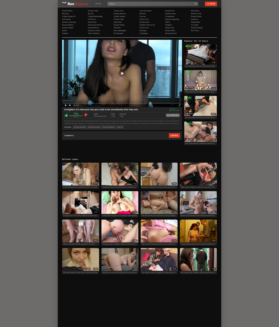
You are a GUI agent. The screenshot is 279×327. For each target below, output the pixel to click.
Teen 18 (120, 127)
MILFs (167, 22)
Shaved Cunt (144, 28)
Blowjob (142, 13)
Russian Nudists (67, 28)
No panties (194, 25)
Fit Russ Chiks (119, 19)
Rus (78, 4)
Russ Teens (195, 30)
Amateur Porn (118, 11)
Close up (143, 16)
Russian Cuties (93, 11)
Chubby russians (119, 16)
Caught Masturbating (95, 16)
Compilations (169, 16)
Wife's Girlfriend (93, 33)
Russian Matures (68, 25)
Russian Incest (144, 22)
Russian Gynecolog (69, 22)
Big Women (195, 11)
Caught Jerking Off (68, 16)
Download (174, 115)
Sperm (64, 30)
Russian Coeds (196, 13)
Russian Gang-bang (172, 19)
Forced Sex (92, 19)
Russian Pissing (119, 25)
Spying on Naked (94, 30)
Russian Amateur (80, 127)
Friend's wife (144, 19)
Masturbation (195, 22)
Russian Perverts (171, 33)
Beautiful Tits (169, 11)
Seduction (117, 28)
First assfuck (66, 19)
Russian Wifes (170, 30)
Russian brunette (94, 127)
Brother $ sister (170, 13)
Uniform (65, 33)
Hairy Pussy (92, 22)
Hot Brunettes (118, 33)
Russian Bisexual (120, 13)
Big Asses (65, 13)
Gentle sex (194, 19)
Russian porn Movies (95, 25)
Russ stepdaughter (120, 30)
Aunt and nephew (146, 11)
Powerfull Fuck (93, 28)
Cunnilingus (144, 33)
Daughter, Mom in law (147, 25)
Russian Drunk (196, 16)
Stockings (143, 30)
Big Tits (90, 13)
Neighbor (168, 25)
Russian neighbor (108, 127)
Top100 (98, 4)
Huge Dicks (118, 22)
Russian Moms (67, 11)
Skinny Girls (169, 28)
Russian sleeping (197, 28)
